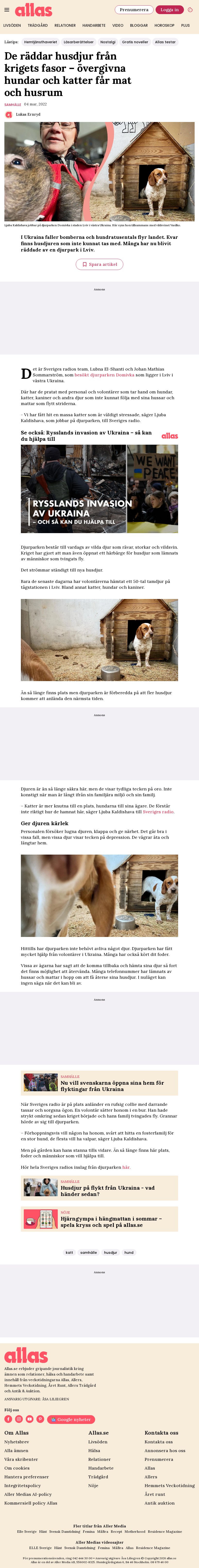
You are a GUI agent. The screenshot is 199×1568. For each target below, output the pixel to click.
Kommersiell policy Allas (30, 1503)
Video (117, 25)
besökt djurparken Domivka (105, 375)
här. (126, 1167)
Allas (150, 1468)
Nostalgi (107, 42)
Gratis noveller (135, 42)
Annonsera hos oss (165, 1450)
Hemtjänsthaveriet (40, 42)
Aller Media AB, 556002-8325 (74, 1562)
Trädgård (38, 25)
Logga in (170, 9)
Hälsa (94, 1450)
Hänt (43, 1531)
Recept (116, 1531)
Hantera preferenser (26, 1477)
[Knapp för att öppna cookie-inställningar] (190, 9)
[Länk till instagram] (19, 1419)
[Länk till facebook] (8, 1419)
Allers (151, 1477)
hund (128, 1252)
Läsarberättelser (79, 42)
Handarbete (94, 25)
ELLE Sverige (40, 1548)
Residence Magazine (165, 1531)
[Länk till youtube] (29, 1419)
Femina (89, 1531)
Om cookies (17, 1468)
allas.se (171, 1558)
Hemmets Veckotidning (170, 1485)
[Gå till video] (170, 435)
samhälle (12, 105)
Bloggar (139, 25)
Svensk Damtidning (64, 1531)
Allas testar (165, 42)
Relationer (65, 25)
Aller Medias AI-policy (28, 1494)
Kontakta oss (159, 1442)
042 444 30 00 (82, 1558)
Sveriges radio (158, 811)
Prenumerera (134, 9)
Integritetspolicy (22, 1485)
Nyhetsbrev (16, 1442)
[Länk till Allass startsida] (62, 10)
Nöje (93, 1485)
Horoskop (164, 25)
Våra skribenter (21, 1459)
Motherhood (134, 1531)
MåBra (102, 1531)
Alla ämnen (16, 1450)
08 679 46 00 (159, 1562)
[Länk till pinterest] (40, 1419)
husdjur (110, 1252)
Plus (185, 25)
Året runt (155, 1494)
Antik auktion (160, 1503)
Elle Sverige (27, 1531)
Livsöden (12, 25)
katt (69, 1252)
